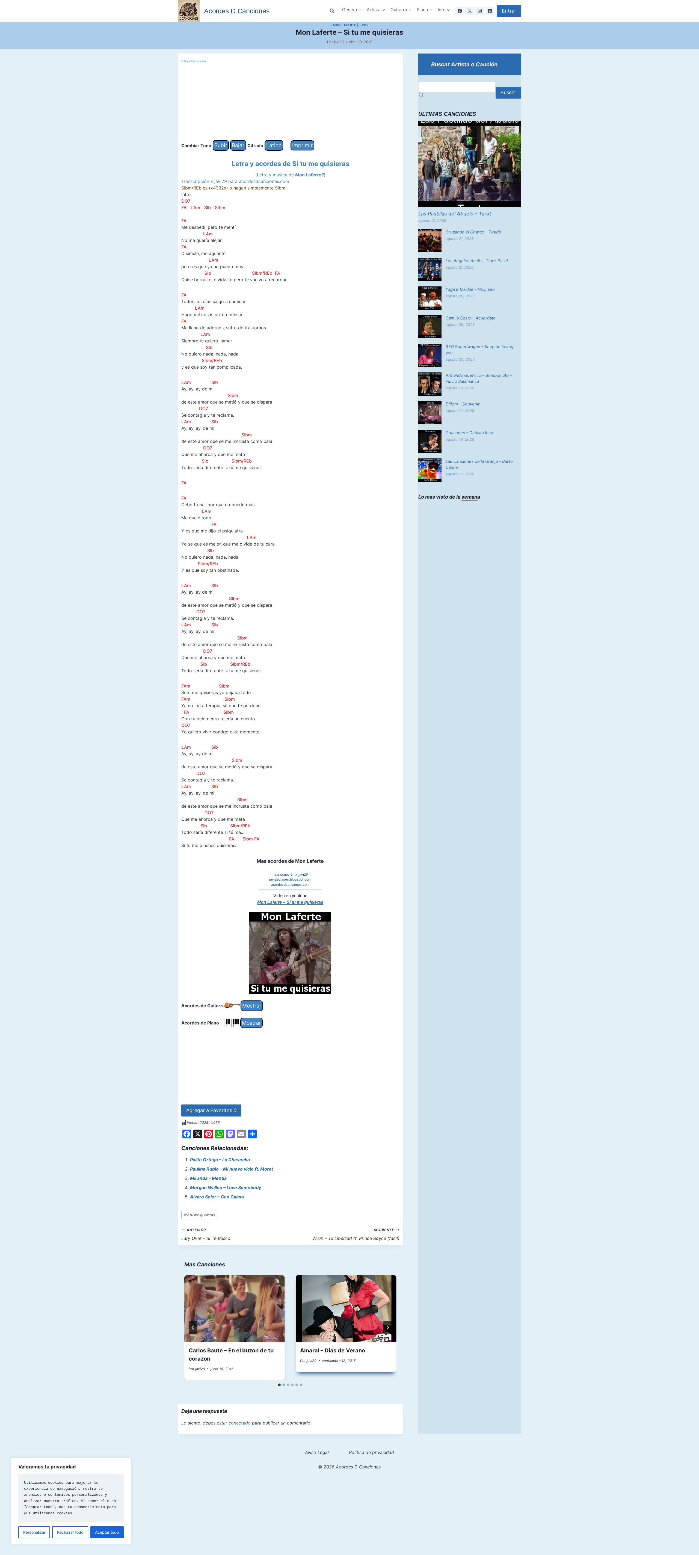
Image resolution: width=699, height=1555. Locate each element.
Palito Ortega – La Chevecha (220, 1159)
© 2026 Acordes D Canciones (349, 1467)
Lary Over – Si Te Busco (205, 1234)
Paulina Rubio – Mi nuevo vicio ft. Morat (231, 1169)
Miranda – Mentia (208, 1178)
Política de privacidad (371, 1452)
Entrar (509, 11)
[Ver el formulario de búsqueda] (332, 11)
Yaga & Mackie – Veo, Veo (470, 289)
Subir (220, 145)
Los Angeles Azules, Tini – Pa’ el (477, 260)
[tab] (279, 1385)
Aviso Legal (317, 1452)
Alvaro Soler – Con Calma (217, 1196)
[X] (469, 11)
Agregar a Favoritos (211, 1110)
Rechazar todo (70, 1532)
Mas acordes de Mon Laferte (290, 861)
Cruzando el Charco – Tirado (473, 232)
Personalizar (34, 1532)
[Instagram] (479, 11)
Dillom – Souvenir (463, 404)
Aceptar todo (107, 1532)
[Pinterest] (489, 11)
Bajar (238, 145)
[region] (71, 1501)
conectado (240, 1423)
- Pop (364, 25)
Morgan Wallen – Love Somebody (225, 1187)
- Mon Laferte (343, 25)
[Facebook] (459, 11)
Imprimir (302, 145)
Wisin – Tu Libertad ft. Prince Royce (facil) (355, 1234)
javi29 (339, 42)
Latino (274, 145)
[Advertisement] (290, 102)
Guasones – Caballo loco (469, 432)
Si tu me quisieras (199, 1215)
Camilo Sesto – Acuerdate (471, 318)
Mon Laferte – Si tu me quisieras (290, 902)
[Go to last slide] (193, 1327)
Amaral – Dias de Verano (332, 1350)
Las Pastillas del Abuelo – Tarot (454, 214)
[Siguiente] (387, 1327)
